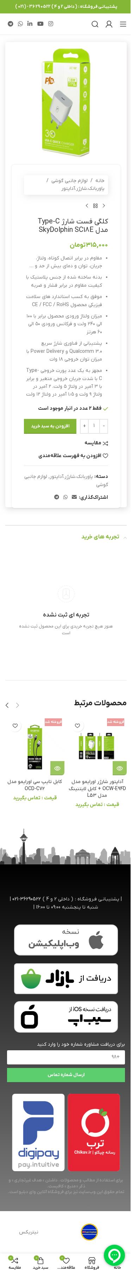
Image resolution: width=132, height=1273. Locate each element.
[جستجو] (95, 24)
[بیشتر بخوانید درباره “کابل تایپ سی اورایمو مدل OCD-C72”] (57, 768)
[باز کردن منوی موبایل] (123, 24)
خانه (100, 180)
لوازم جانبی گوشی (69, 180)
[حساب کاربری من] (109, 24)
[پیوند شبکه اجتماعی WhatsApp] (20, 24)
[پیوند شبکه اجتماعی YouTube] (40, 24)
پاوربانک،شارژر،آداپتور (83, 188)
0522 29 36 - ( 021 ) (32, 7)
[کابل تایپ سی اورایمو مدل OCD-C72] (34, 745)
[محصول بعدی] (87, 206)
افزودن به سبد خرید (50, 426)
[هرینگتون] (89, 1232)
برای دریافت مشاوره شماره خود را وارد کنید (81, 1044)
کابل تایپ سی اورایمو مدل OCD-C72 (34, 785)
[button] (17, 705)
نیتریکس (28, 1232)
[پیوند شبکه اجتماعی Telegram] (10, 24)
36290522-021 (26, 899)
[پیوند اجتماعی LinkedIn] (30, 24)
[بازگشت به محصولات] (95, 206)
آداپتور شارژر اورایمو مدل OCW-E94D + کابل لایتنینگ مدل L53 (97, 788)
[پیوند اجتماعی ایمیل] (74, 497)
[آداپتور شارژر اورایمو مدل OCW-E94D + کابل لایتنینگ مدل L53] (97, 745)
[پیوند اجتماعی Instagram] (50, 24)
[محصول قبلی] (104, 206)
